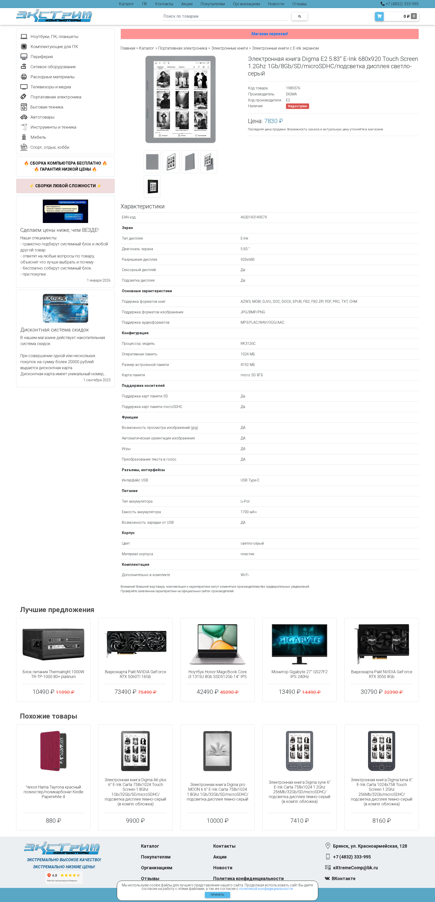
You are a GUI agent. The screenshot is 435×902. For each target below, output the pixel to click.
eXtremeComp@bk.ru (355, 867)
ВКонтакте (343, 878)
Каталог (126, 4)
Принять (217, 894)
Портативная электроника (182, 48)
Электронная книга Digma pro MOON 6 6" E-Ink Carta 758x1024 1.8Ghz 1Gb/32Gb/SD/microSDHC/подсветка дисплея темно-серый (217, 792)
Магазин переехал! (269, 33)
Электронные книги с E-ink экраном (285, 48)
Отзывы (299, 4)
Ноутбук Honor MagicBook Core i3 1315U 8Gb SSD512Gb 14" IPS (217, 674)
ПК (144, 4)
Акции (187, 4)
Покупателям (213, 4)
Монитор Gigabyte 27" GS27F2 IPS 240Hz (300, 674)
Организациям (246, 4)
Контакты (164, 4)
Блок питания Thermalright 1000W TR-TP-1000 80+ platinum (53, 674)
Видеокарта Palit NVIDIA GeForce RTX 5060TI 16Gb (135, 674)
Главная (128, 48)
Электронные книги (229, 48)
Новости (276, 4)
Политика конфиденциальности (248, 878)
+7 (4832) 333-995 (402, 4)
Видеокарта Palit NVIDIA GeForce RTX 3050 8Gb (381, 674)
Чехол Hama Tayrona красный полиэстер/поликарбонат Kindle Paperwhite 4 (53, 792)
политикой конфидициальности (266, 889)
